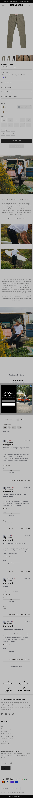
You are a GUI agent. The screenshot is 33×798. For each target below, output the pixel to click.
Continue (8, 404)
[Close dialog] (31, 386)
